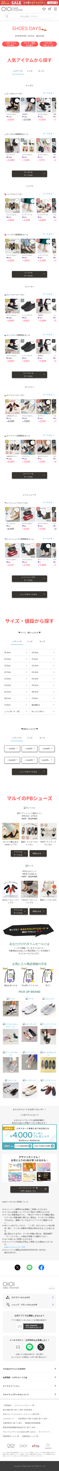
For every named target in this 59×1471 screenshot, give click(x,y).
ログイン (52, 1288)
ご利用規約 (7, 1405)
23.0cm (35, 672)
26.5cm (7, 698)
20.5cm (7, 659)
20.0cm (35, 652)
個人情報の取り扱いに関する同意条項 (17, 1410)
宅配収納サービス (29, 1436)
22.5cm (7, 672)
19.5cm (7, 652)
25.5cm (7, 692)
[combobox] (29, 16)
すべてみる (48, 93)
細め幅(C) (36, 705)
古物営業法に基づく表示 (12, 1423)
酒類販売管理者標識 (32, 1423)
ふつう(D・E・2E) (12, 711)
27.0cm (35, 698)
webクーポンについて (13, 1247)
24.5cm (7, 685)
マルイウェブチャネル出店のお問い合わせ (19, 1432)
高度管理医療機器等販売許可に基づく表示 (19, 1427)
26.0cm (35, 692)
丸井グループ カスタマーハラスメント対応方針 (21, 1414)
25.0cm (35, 685)
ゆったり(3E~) (38, 711)
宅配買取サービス (10, 1436)
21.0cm (35, 659)
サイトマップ (44, 1432)
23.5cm (7, 678)
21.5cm (7, 665)
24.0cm (35, 678)
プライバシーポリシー (23, 1405)
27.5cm (7, 705)
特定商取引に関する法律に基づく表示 (32, 1418)
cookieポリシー (9, 1418)
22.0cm (35, 665)
